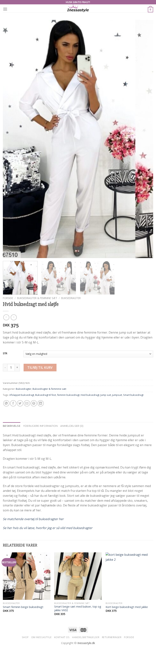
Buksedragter (71, 298)
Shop (25, 637)
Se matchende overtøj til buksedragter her (33, 519)
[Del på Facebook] (13, 403)
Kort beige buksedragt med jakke (127, 607)
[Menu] (5, 9)
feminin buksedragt (68, 395)
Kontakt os (62, 637)
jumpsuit (117, 395)
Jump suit (105, 395)
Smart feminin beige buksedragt (23, 607)
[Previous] (10, 139)
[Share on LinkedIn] (40, 403)
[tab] (11, 426)
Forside (8, 298)
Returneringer (112, 637)
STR (5, 353)
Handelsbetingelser (85, 637)
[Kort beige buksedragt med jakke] (129, 576)
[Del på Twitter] (20, 403)
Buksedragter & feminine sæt (37, 298)
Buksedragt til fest (45, 395)
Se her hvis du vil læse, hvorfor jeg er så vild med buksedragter (47, 528)
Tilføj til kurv (40, 367)
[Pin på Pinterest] (34, 403)
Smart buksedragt (133, 395)
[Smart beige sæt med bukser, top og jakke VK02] (78, 576)
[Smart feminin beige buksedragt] (26, 576)
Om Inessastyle (41, 637)
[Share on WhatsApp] (6, 403)
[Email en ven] (27, 403)
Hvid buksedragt (90, 395)
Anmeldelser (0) (71, 425)
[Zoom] (8, 253)
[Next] (145, 139)
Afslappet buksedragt (21, 395)
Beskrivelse (11, 425)
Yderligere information (40, 425)
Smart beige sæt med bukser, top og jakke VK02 (77, 608)
